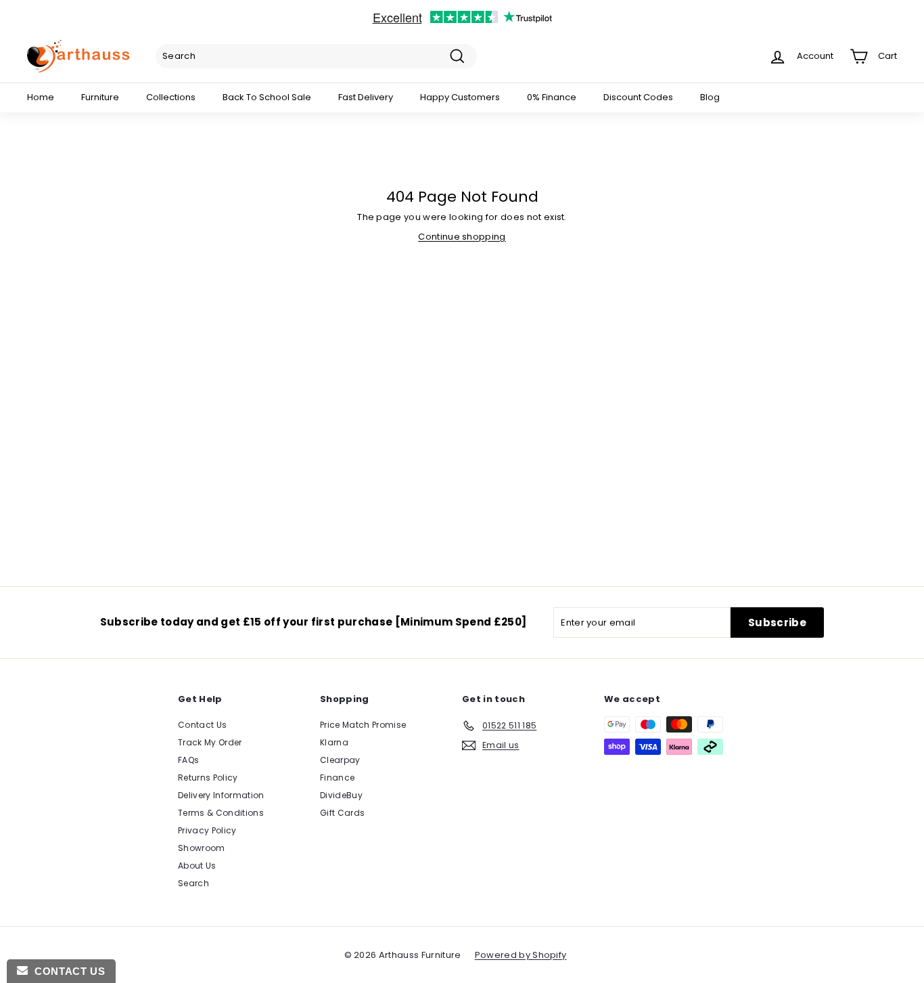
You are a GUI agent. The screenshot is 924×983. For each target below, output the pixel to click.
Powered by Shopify (521, 954)
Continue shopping (462, 236)
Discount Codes (638, 97)
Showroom (201, 848)
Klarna (334, 742)
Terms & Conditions (221, 812)
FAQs (188, 760)
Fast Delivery (365, 97)
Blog (710, 97)
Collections (170, 97)
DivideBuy (341, 795)
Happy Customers (460, 97)
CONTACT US (66, 971)
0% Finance (551, 97)
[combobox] (316, 56)
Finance (337, 777)
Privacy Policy (207, 830)
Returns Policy (208, 777)
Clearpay (340, 760)
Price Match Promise (363, 724)
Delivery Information (221, 795)
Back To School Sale (267, 97)
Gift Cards (342, 812)
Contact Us (202, 724)
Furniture (100, 97)
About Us (197, 865)
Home (40, 97)
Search (193, 883)
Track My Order (210, 742)
